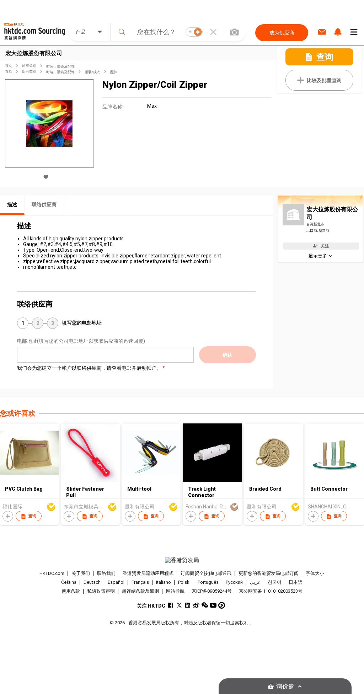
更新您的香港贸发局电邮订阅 (269, 573)
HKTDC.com (51, 573)
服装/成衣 (92, 72)
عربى (255, 582)
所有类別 (29, 66)
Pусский (234, 582)
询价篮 (285, 686)
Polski (184, 582)
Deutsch (92, 582)
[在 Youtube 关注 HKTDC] (213, 605)
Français (140, 582)
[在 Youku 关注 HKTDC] (221, 605)
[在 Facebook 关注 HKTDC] (170, 605)
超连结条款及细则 (140, 591)
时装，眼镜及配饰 (60, 66)
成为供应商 (281, 33)
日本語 (296, 582)
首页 (8, 66)
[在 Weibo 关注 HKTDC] (196, 605)
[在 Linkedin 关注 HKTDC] (187, 605)
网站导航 (175, 591)
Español (116, 582)
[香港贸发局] (182, 560)
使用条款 (70, 591)
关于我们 (80, 573)
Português (208, 582)
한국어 (275, 582)
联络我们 (106, 573)
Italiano (163, 582)
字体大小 (315, 573)
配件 (113, 72)
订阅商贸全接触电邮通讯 (206, 573)
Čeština (68, 582)
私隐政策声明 (101, 591)
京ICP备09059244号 (212, 591)
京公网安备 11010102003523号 (271, 591)
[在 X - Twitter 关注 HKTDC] (179, 605)
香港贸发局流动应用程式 (148, 573)
